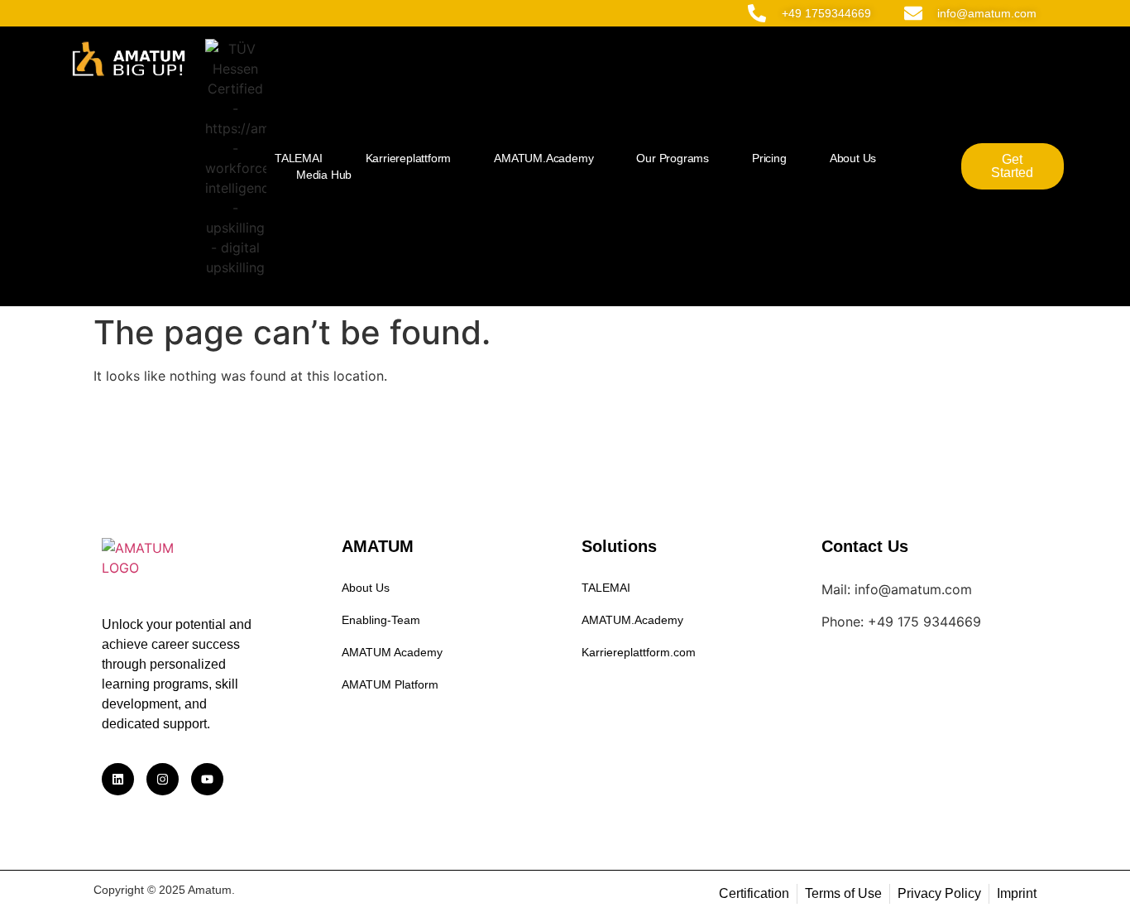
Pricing (769, 158)
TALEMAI (299, 158)
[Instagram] (162, 779)
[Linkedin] (118, 779)
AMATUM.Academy (543, 158)
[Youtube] (207, 779)
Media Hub (324, 174)
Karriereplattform (409, 158)
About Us (853, 158)
